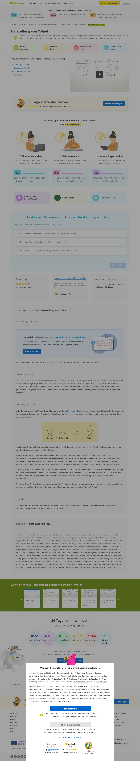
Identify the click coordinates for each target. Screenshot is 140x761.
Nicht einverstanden (70, 725)
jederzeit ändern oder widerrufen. (48, 698)
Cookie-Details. (101, 682)
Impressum (77, 737)
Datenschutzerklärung (81, 682)
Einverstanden (71, 709)
